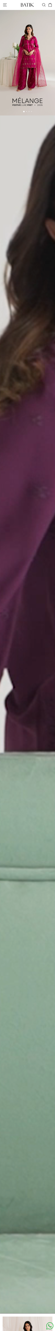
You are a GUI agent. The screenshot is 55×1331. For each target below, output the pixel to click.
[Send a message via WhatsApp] (49, 1325)
